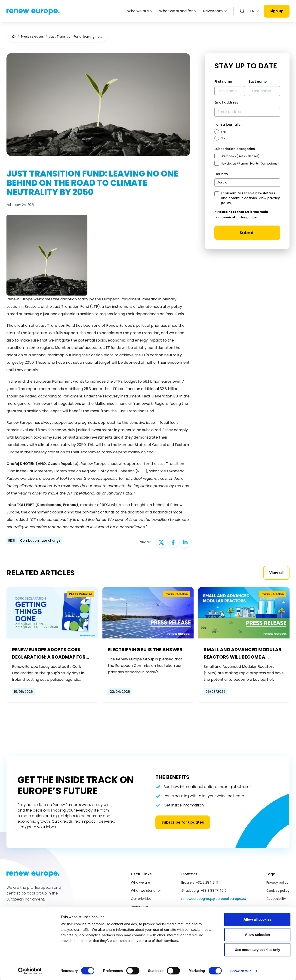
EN (252, 11)
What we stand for (176, 11)
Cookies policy (278, 890)
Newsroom (213, 11)
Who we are (138, 11)
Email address (226, 102)
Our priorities (141, 898)
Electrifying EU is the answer (145, 649)
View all (276, 572)
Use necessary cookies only (257, 950)
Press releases (32, 36)
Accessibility (276, 898)
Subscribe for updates (182, 822)
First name (223, 81)
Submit (247, 232)
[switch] (132, 970)
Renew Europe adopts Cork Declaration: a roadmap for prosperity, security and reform (49, 653)
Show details (240, 971)
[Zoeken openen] (242, 11)
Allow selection (257, 935)
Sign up (277, 11)
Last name (258, 81)
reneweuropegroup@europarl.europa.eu (213, 898)
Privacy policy (277, 882)
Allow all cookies (257, 919)
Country (221, 174)
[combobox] (247, 182)
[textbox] (222, 182)
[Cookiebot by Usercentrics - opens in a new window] (30, 971)
